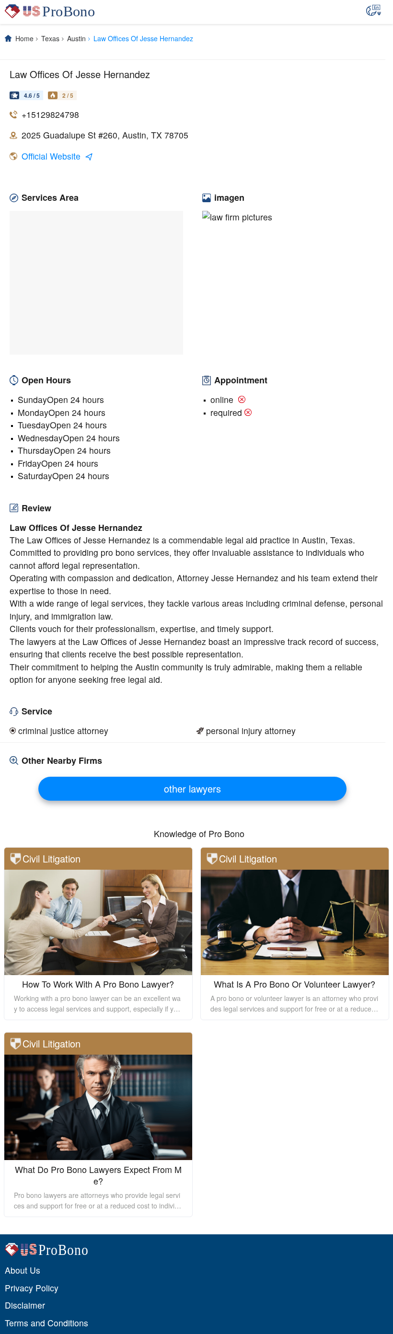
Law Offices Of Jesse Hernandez (143, 38)
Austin (76, 38)
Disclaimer (25, 1305)
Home (24, 38)
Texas (50, 38)
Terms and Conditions (46, 1323)
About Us (22, 1270)
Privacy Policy (31, 1288)
